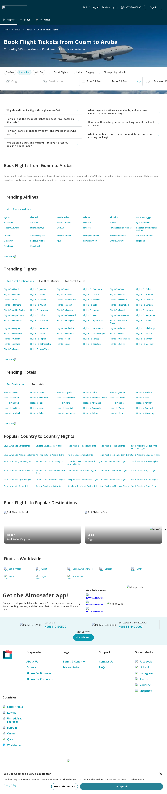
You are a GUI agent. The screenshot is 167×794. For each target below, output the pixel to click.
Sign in (153, 7)
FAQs (102, 667)
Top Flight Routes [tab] (75, 281)
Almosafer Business (38, 673)
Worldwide (14, 745)
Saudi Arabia (15, 706)
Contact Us (106, 661)
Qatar (11, 739)
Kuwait (11, 712)
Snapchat (146, 690)
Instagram (146, 673)
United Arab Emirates (15, 720)
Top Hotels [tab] (38, 384)
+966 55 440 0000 (130, 626)
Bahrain (12, 727)
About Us (32, 661)
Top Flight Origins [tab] (49, 281)
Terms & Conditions (75, 661)
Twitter (145, 679)
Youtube (145, 685)
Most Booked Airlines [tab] (18, 209)
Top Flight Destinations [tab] (20, 281)
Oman (11, 733)
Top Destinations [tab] (16, 384)
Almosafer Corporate (39, 679)
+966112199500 (55, 626)
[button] (10, 72)
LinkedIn (145, 667)
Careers (31, 667)
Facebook (146, 661)
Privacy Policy (71, 667)
